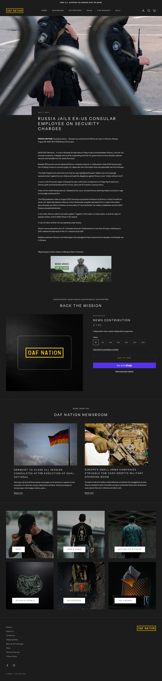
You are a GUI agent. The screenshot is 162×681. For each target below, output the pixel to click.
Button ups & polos (129, 549)
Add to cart (124, 358)
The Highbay (125, 600)
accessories (74, 600)
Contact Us (10, 635)
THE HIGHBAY (103, 11)
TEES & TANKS (74, 549)
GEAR (89, 11)
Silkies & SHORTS (25, 600)
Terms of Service (13, 652)
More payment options (124, 371)
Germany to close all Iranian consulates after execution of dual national (44, 473)
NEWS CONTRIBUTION (112, 320)
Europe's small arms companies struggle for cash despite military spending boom (114, 473)
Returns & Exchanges (14, 644)
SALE (118, 11)
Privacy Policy (11, 656)
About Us (10, 631)
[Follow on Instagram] (14, 665)
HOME (44, 11)
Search (9, 627)
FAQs (8, 648)
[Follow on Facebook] (7, 665)
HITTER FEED (75, 11)
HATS (18, 549)
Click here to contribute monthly (105, 349)
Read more (18, 493)
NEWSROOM (58, 11)
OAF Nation (99, 316)
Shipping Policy (12, 640)
